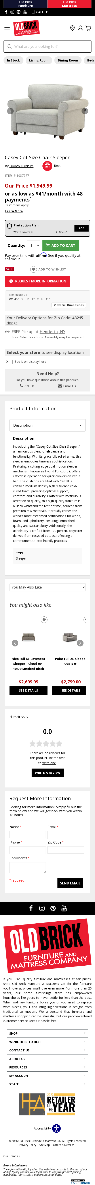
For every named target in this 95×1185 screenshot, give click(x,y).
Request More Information (40, 281)
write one (49, 763)
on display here (35, 361)
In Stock (13, 60)
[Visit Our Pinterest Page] (53, 908)
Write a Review (47, 773)
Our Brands (11, 1156)
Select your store (23, 352)
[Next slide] (80, 643)
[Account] (80, 28)
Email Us (69, 386)
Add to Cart (63, 245)
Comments (19, 858)
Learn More (14, 211)
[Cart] (88, 28)
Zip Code (55, 842)
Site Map (44, 1145)
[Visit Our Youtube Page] (64, 908)
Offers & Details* (63, 1145)
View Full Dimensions (69, 305)
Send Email (70, 883)
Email (53, 827)
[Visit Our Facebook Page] (31, 908)
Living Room (39, 60)
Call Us (29, 386)
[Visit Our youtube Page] (24, 12)
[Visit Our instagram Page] (12, 12)
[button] (7, 28)
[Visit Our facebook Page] (6, 12)
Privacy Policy (27, 1145)
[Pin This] (9, 270)
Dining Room (68, 60)
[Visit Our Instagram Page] (42, 908)
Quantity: (16, 245)
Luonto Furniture (22, 166)
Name (15, 827)
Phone (16, 842)
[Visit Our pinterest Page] (18, 12)
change (12, 322)
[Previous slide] (15, 643)
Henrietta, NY (52, 331)
